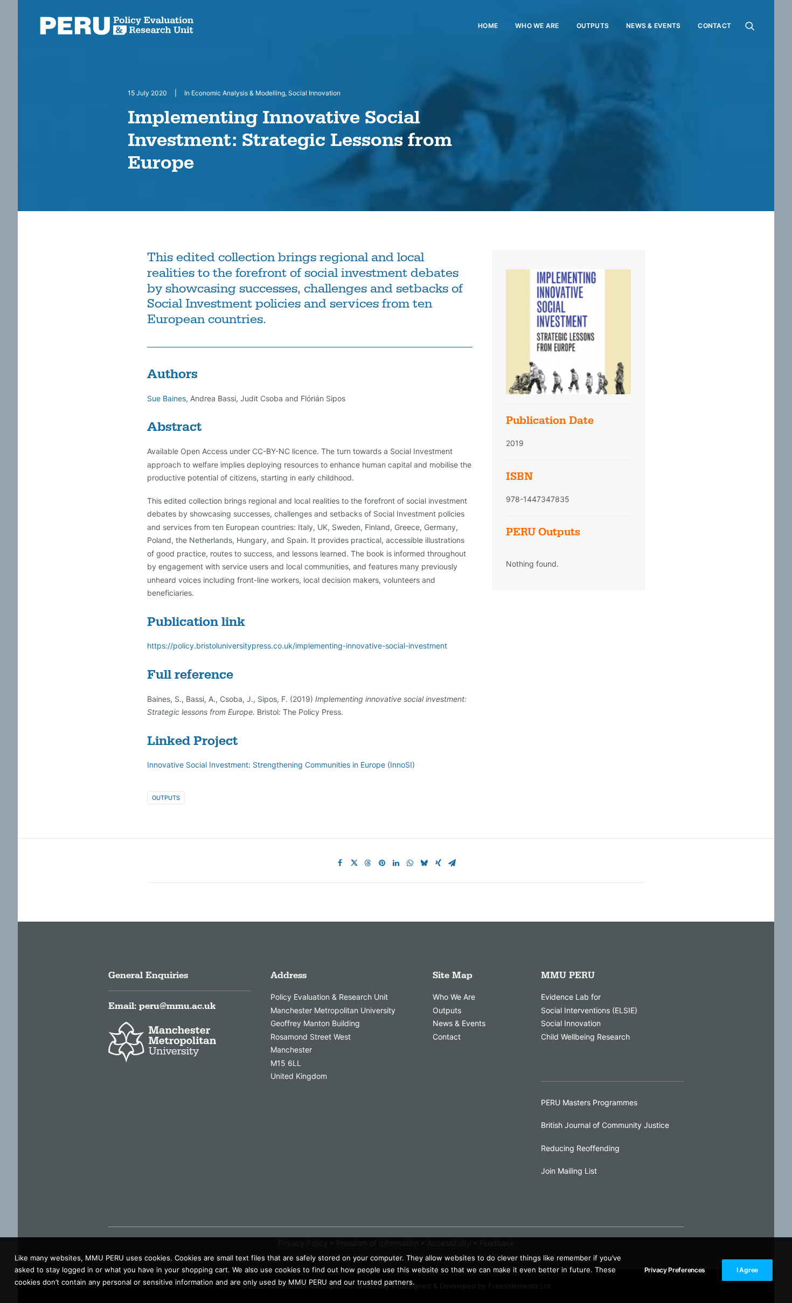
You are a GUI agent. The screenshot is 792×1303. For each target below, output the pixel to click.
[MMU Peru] (116, 26)
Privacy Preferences (674, 1270)
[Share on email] (452, 862)
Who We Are (537, 26)
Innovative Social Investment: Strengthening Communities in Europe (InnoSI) (281, 764)
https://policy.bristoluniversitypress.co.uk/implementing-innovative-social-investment (297, 645)
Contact (714, 26)
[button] (750, 26)
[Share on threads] (368, 862)
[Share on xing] (438, 862)
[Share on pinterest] (382, 862)
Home (488, 26)
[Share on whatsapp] (410, 862)
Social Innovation (314, 93)
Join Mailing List (569, 1170)
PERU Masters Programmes (589, 1102)
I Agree (747, 1270)
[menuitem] (487, 26)
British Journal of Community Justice (605, 1125)
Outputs (592, 26)
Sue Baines (166, 398)
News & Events (653, 26)
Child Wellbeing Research (585, 1036)
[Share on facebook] (340, 862)
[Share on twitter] (354, 862)
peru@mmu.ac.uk (177, 1006)
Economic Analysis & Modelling (238, 93)
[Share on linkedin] (396, 862)
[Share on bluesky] (424, 862)
